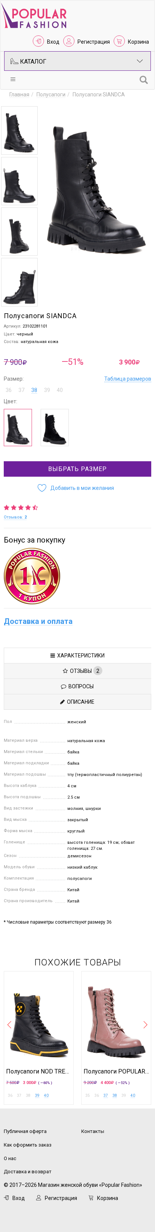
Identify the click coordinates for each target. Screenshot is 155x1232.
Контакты (92, 1131)
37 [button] (21, 390)
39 (37, 1095)
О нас (10, 1158)
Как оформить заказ (28, 1145)
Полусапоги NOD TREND (38, 1071)
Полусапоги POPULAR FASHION (116, 1071)
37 (105, 1095)
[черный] (55, 427)
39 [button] (47, 390)
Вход (53, 42)
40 (46, 1095)
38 (34, 390)
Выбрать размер (77, 469)
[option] (19, 130)
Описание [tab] (79, 702)
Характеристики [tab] (80, 656)
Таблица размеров (127, 379)
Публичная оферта (25, 1131)
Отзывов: (15, 517)
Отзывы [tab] (83, 671)
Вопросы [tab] (80, 686)
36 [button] (9, 390)
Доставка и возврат (28, 1171)
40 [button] (60, 390)
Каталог (32, 61)
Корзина (138, 42)
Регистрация (94, 42)
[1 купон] (77, 576)
